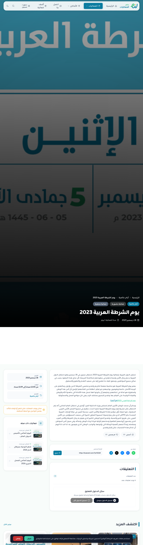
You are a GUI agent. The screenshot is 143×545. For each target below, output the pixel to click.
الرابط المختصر (98, 449)
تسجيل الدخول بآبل (80, 500)
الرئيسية (135, 297)
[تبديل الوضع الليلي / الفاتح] (7, 5)
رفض (18, 539)
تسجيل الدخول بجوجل (106, 500)
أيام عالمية (124, 297)
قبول (29, 539)
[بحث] (13, 5)
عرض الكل (7, 524)
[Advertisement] (71, 343)
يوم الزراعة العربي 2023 (123, 401)
